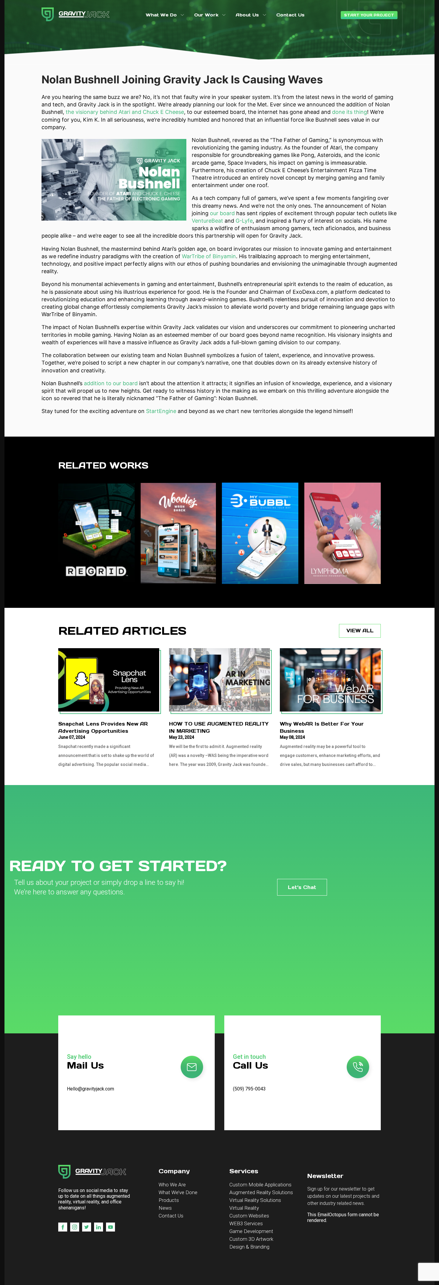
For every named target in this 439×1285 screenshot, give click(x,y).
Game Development (251, 1231)
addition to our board (111, 383)
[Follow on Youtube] (110, 1227)
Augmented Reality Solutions (261, 1192)
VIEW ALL (360, 631)
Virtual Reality (244, 1208)
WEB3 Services (246, 1223)
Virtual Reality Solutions (255, 1200)
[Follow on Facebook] (62, 1227)
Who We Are (172, 1185)
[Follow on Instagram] (74, 1227)
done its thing (349, 112)
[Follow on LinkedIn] (98, 1227)
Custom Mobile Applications (260, 1185)
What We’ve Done (178, 1192)
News (165, 1208)
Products (169, 1200)
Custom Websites (249, 1216)
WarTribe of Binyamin (209, 256)
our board (222, 213)
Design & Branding (249, 1247)
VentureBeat (207, 221)
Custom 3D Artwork (251, 1239)
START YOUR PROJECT (369, 15)
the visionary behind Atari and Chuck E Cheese (125, 112)
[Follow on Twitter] (86, 1227)
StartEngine (161, 411)
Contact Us (171, 1216)
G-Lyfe (244, 221)
